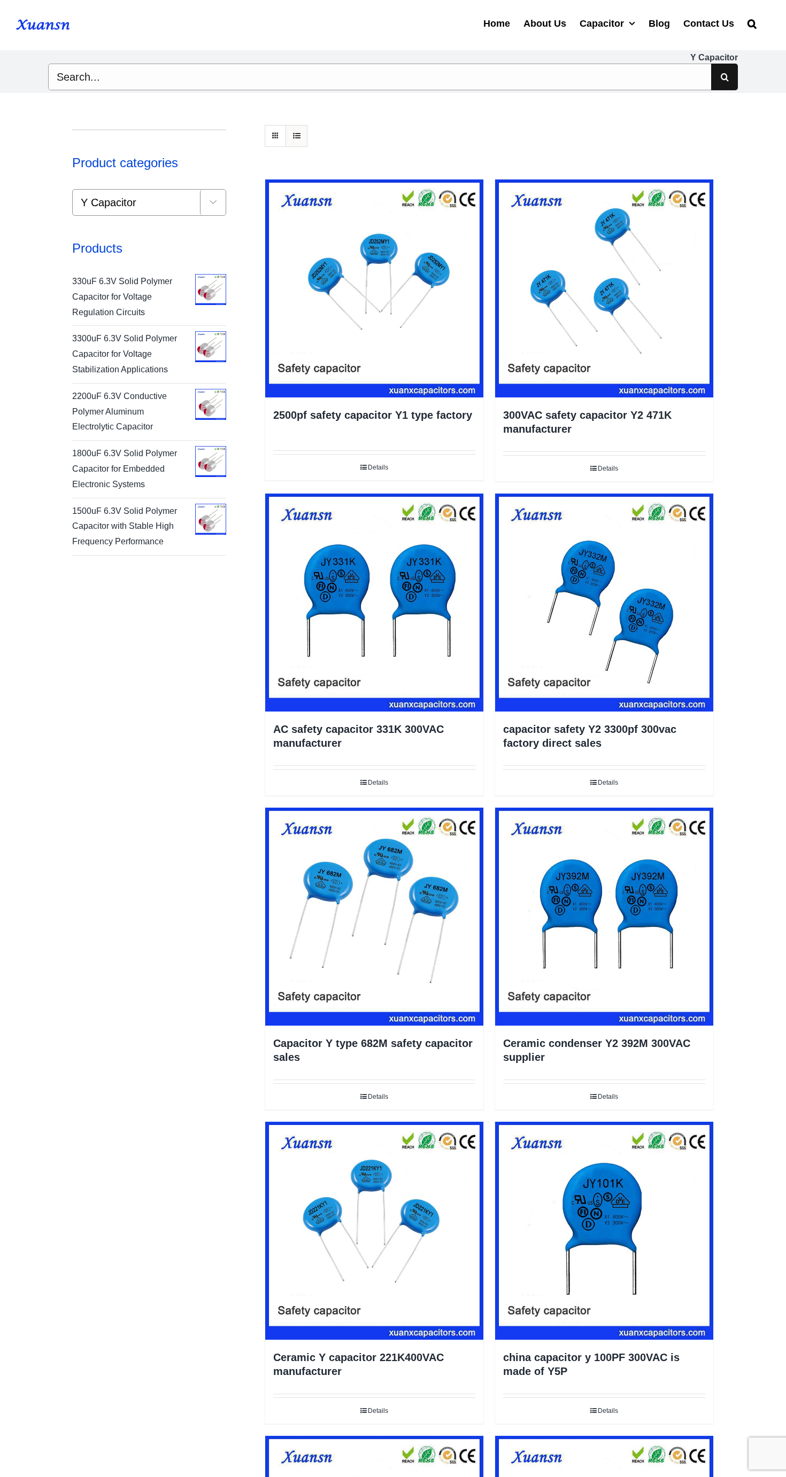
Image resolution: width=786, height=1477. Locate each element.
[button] (752, 22)
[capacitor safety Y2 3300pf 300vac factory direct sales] (604, 603)
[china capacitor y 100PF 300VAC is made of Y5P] (604, 1231)
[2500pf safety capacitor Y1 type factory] (374, 288)
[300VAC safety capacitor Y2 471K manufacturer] (604, 288)
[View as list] (296, 136)
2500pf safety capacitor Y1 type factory (372, 415)
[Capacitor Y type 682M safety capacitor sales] (374, 917)
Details (378, 467)
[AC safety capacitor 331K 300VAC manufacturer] (374, 603)
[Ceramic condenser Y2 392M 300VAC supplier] (604, 917)
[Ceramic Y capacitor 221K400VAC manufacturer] (374, 1231)
